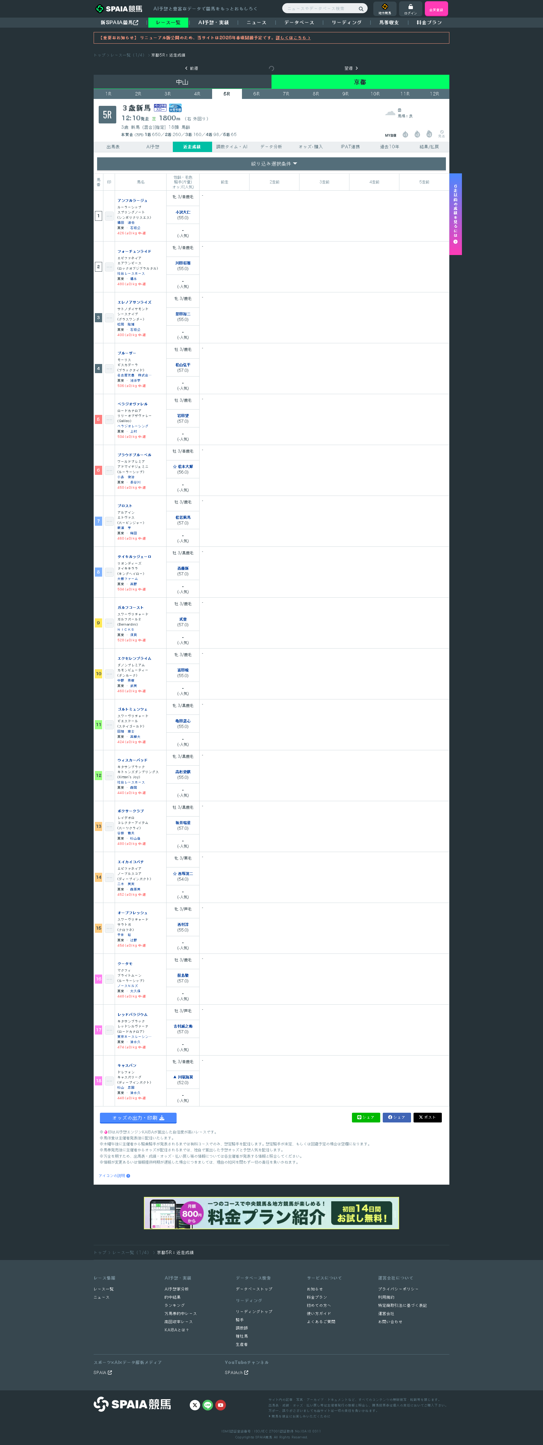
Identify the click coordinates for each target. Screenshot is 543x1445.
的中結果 (173, 1297)
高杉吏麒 (183, 772)
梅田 (133, 533)
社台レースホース (131, 273)
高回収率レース (179, 1322)
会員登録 (436, 9)
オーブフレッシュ (133, 913)
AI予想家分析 (177, 1289)
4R (197, 94)
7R (286, 94)
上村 (133, 431)
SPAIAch (234, 1373)
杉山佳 (135, 838)
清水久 (135, 1041)
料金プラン (317, 1297)
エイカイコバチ (131, 862)
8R (316, 94)
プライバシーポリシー (398, 1289)
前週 (194, 68)
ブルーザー (127, 353)
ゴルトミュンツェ (133, 709)
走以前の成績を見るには (456, 212)
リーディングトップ (254, 1312)
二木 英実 (126, 883)
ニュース (257, 22)
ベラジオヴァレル (133, 404)
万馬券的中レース (181, 1314)
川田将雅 (183, 263)
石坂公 (135, 227)
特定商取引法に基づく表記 (402, 1305)
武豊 (183, 619)
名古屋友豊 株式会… (135, 375)
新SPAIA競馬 (117, 22)
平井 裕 (124, 934)
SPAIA (101, 1373)
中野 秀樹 (126, 680)
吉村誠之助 (183, 1026)
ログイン (410, 12)
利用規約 (386, 1297)
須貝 (133, 634)
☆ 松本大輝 (183, 466)
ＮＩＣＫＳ (126, 629)
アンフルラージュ (133, 200)
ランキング (175, 1305)
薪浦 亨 (124, 527)
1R (108, 94)
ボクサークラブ (131, 811)
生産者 (242, 1344)
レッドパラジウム (133, 1014)
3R (168, 94)
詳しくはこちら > (293, 37)
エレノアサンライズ (134, 302)
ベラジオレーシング (133, 425)
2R (138, 94)
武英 (133, 685)
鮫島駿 (183, 975)
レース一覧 (168, 22)
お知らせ (315, 1289)
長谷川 (135, 482)
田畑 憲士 (126, 731)
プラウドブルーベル (134, 455)
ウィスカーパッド (133, 760)
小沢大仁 (183, 212)
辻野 (133, 940)
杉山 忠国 (126, 1087)
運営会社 (386, 1314)
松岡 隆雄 (126, 324)
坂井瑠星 (183, 822)
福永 (133, 278)
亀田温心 (183, 721)
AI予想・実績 (213, 22)
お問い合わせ (390, 1322)
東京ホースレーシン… (135, 1036)
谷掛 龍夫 (126, 832)
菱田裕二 (183, 314)
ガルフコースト (131, 607)
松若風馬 (183, 517)
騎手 (240, 1320)
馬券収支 (389, 22)
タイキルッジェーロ (134, 556)
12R (434, 94)
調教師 (242, 1328)
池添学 (135, 380)
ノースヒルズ (128, 985)
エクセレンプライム (134, 658)
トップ (100, 55)
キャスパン (127, 1065)
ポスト (430, 1117)
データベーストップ (254, 1289)
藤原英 (135, 889)
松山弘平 (183, 365)
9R (346, 94)
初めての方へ (319, 1305)
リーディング (347, 22)
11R (405, 94)
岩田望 (183, 415)
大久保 (135, 990)
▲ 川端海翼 (183, 1077)
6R (257, 94)
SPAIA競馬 (263, 1437)
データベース (299, 22)
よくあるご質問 (321, 1322)
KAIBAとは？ (177, 1330)
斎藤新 (183, 568)
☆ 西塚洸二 (183, 873)
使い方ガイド (319, 1314)
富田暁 (183, 670)
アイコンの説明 (112, 1175)
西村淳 (183, 924)
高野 (133, 583)
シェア (369, 1117)
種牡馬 (242, 1336)
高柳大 (135, 736)
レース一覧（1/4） (129, 55)
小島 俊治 (126, 476)
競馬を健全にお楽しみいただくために (301, 1416)
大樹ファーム (128, 578)
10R (375, 94)
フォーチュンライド (134, 251)
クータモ (125, 963)
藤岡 (133, 787)
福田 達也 (126, 222)
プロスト (125, 506)
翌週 (349, 68)
